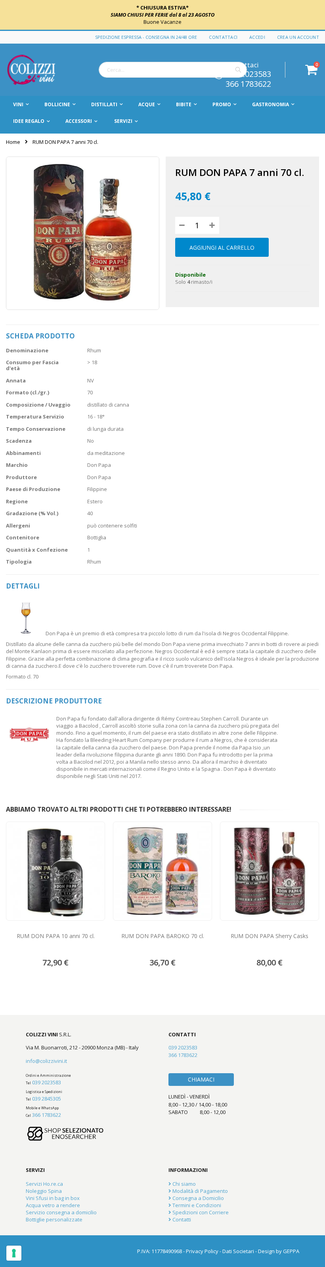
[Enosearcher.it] (65, 1144)
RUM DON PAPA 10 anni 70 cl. (56, 936)
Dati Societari (238, 1251)
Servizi (123, 121)
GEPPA (291, 1251)
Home (13, 141)
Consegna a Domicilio (197, 1198)
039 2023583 (46, 1082)
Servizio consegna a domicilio (61, 1212)
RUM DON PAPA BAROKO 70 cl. (162, 936)
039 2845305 (46, 1098)
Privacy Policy (202, 1251)
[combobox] (173, 70)
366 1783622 (248, 83)
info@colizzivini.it (46, 1060)
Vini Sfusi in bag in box (53, 1198)
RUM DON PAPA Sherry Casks (269, 936)
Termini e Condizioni (196, 1205)
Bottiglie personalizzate (54, 1219)
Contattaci (223, 37)
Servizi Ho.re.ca (44, 1183)
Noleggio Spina (44, 1190)
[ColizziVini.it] (39, 70)
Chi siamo (183, 1183)
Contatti (181, 1219)
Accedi (257, 37)
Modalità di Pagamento (199, 1190)
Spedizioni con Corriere (200, 1212)
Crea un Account (298, 37)
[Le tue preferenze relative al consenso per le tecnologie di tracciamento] (13, 1253)
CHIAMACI (201, 1079)
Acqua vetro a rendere (53, 1205)
